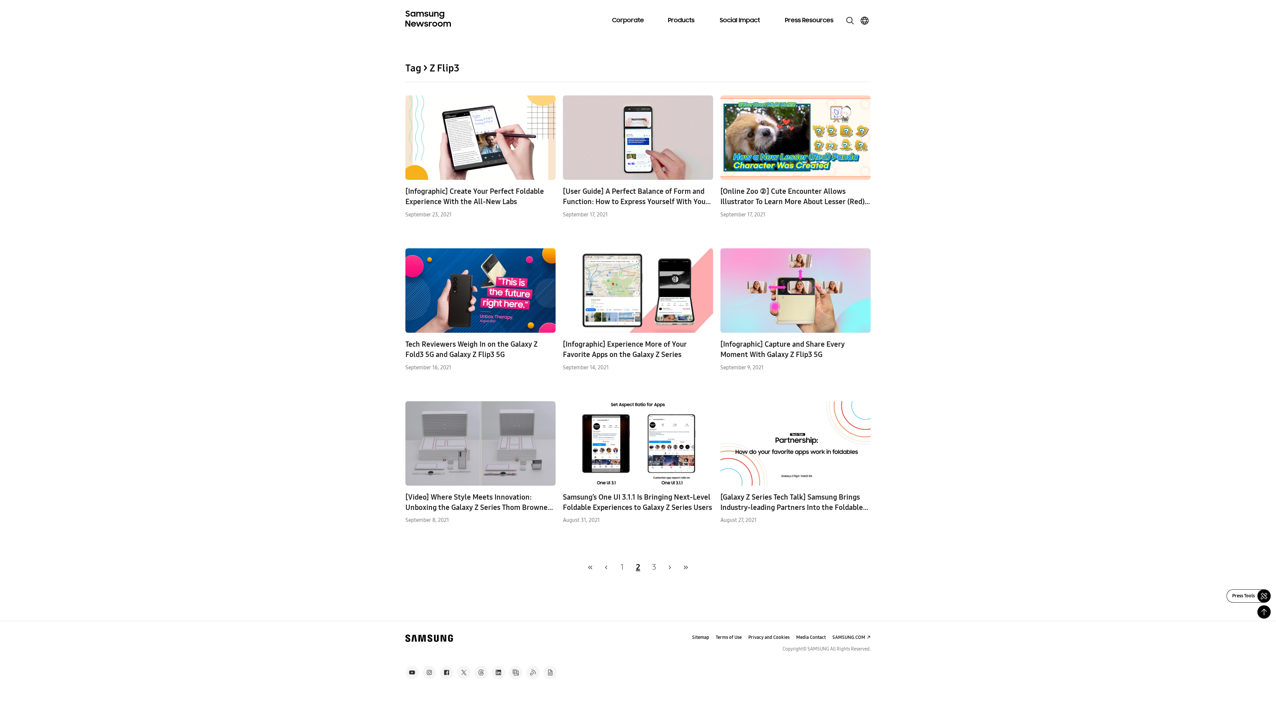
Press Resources (809, 20)
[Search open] (850, 21)
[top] (1264, 612)
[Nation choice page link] (865, 21)
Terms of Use (729, 637)
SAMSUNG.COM (848, 637)
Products (681, 20)
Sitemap (700, 637)
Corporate (628, 20)
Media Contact (811, 637)
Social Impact (740, 20)
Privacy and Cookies (769, 637)
